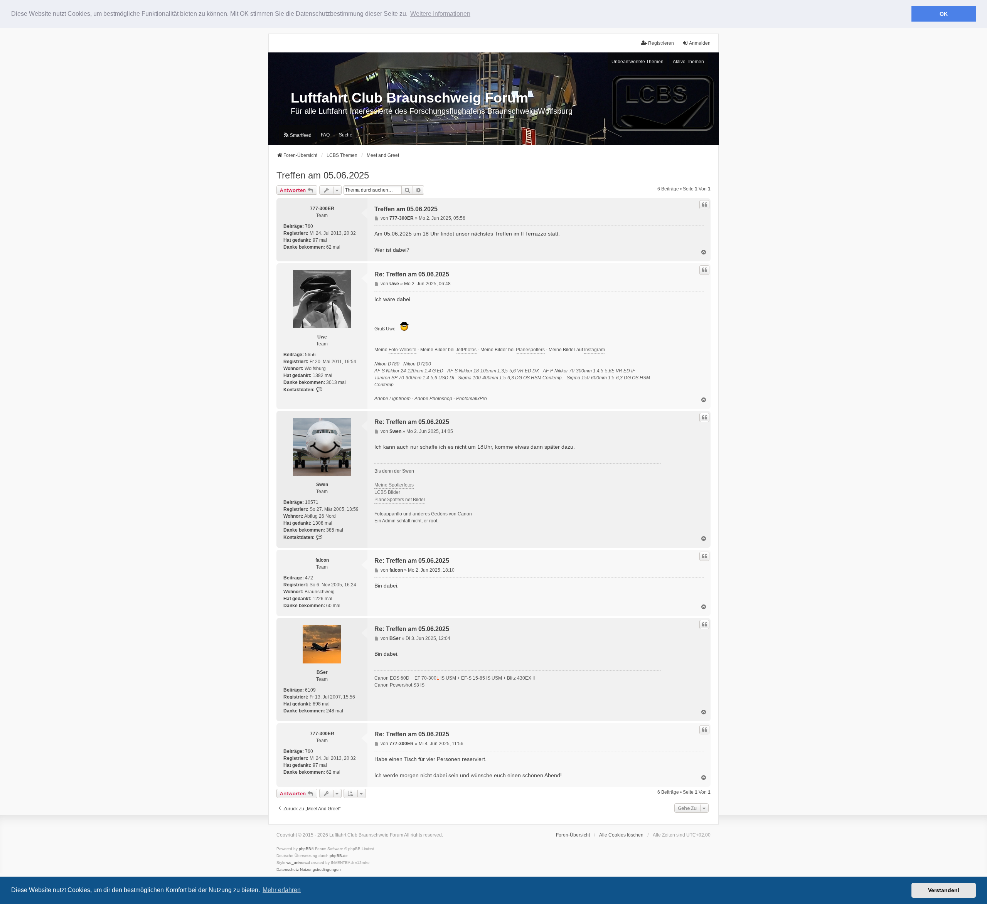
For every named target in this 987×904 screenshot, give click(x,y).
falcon (322, 560)
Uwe (322, 337)
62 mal (333, 247)
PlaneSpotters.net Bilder (399, 499)
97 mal (320, 240)
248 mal (334, 711)
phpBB (305, 849)
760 (309, 226)
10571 (311, 502)
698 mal (321, 704)
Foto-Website (402, 349)
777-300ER (322, 208)
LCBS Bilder (387, 492)
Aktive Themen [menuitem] (688, 61)
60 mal (333, 605)
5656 (310, 354)
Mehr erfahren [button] (282, 890)
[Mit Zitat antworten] (704, 204)
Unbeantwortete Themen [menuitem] (637, 61)
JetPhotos (466, 349)
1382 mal (322, 375)
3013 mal (336, 382)
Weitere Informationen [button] (440, 13)
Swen (322, 484)
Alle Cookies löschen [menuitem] (621, 835)
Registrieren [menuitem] (661, 43)
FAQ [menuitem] (325, 135)
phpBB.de (339, 855)
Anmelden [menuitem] (700, 43)
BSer (322, 672)
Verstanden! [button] (944, 890)
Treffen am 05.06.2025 (322, 175)
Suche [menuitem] (345, 135)
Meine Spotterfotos (394, 485)
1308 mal (322, 523)
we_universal (298, 862)
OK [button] (944, 14)
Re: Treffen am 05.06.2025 (411, 274)
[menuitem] (297, 135)
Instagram (594, 349)
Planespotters (530, 349)
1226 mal (322, 598)
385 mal (334, 530)
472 (309, 578)
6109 (310, 690)
